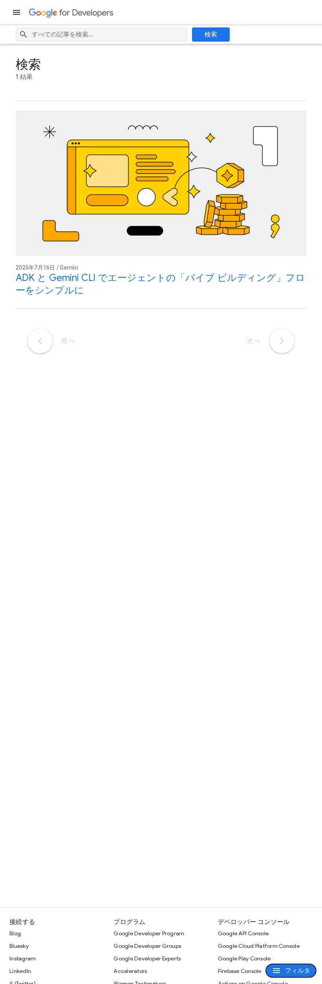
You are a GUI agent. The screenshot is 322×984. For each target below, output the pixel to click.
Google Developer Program (148, 933)
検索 (211, 34)
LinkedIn (20, 971)
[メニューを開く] (17, 12)
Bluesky (19, 945)
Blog (15, 933)
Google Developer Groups (147, 945)
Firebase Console (240, 971)
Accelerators (130, 971)
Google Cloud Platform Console (259, 945)
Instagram (22, 958)
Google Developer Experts (147, 958)
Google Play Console (244, 958)
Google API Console (243, 933)
